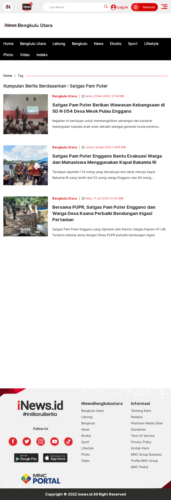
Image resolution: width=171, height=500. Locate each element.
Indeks (42, 54)
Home (8, 43)
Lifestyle (151, 43)
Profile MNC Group (144, 460)
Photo (8, 54)
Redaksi (136, 417)
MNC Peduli (139, 467)
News (98, 43)
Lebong (59, 43)
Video (25, 54)
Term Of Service (143, 436)
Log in (122, 7)
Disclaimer (138, 429)
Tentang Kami (141, 410)
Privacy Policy (141, 442)
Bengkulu (79, 43)
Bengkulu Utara (33, 43)
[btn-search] (106, 6)
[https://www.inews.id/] (28, 26)
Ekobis (115, 43)
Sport (133, 43)
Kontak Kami (140, 448)
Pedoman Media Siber (147, 423)
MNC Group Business (146, 454)
